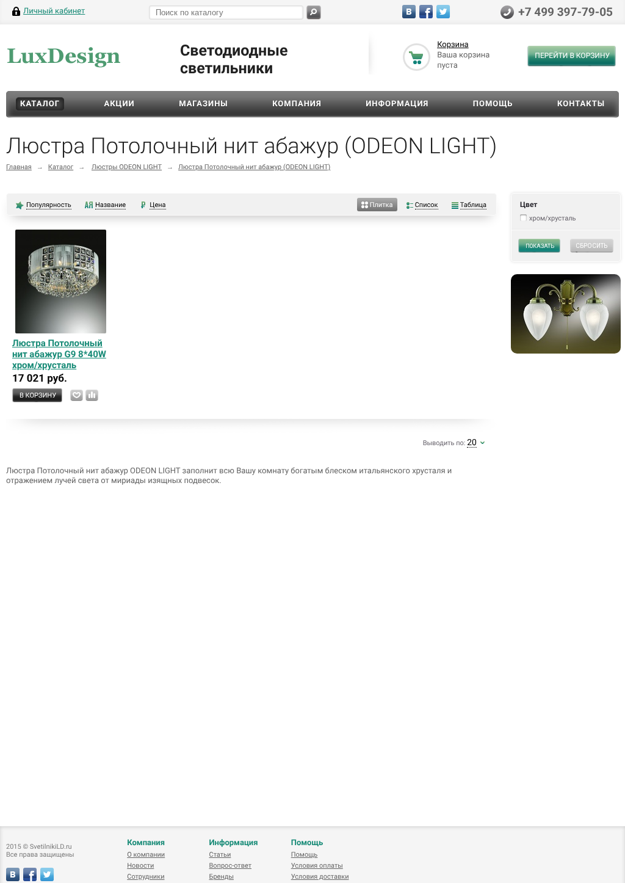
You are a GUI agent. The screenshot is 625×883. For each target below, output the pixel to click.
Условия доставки (320, 877)
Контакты (581, 104)
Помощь (493, 104)
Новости (140, 866)
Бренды (221, 877)
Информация (397, 104)
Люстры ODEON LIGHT (127, 167)
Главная (19, 167)
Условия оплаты (317, 866)
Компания (296, 104)
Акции (119, 104)
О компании (146, 855)
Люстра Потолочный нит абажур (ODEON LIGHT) (254, 167)
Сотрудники (145, 877)
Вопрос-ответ (230, 866)
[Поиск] (313, 12)
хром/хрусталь (552, 218)
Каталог (40, 104)
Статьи (220, 855)
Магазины (203, 104)
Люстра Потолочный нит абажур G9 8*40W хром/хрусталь (59, 354)
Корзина (453, 44)
